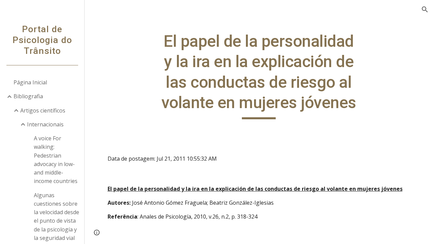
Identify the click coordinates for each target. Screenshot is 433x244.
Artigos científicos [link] (42, 110)
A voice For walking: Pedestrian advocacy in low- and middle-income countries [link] (55, 160)
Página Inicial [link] (30, 82)
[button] (425, 9)
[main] (258, 75)
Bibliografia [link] (28, 96)
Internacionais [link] (45, 124)
